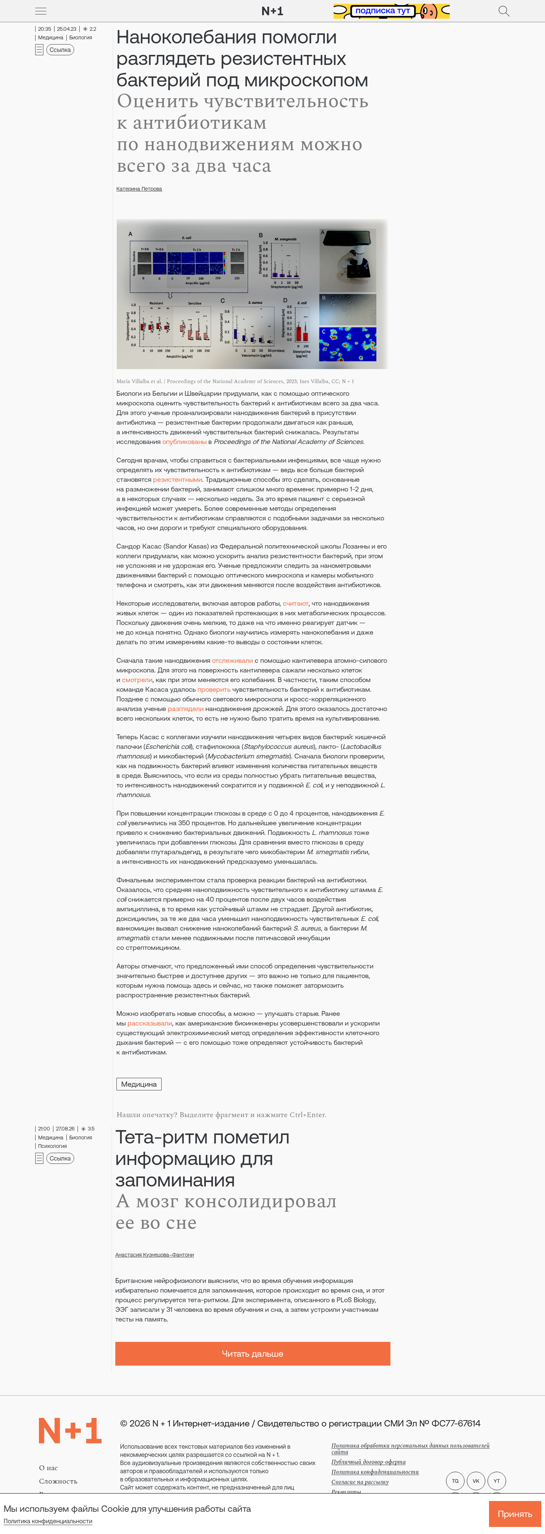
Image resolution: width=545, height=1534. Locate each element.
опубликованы (184, 441)
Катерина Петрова (139, 189)
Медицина (139, 1084)
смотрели (137, 680)
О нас (48, 1468)
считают (295, 603)
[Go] (40, 11)
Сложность (58, 1481)
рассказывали (150, 1023)
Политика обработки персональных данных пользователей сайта (410, 1448)
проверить (214, 689)
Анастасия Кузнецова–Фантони (154, 1255)
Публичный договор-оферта (368, 1462)
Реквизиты (346, 1492)
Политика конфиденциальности (48, 1521)
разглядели (186, 708)
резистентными (177, 479)
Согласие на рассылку (360, 1482)
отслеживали (232, 660)
